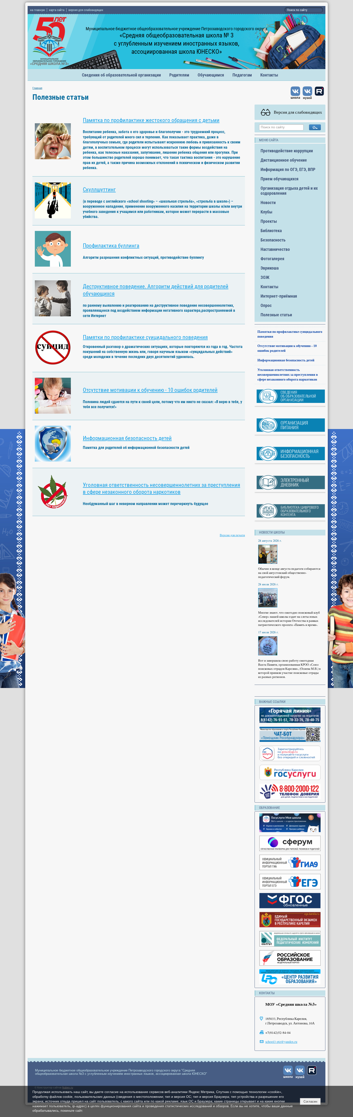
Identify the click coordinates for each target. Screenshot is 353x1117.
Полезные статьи (276, 314)
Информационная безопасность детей (127, 438)
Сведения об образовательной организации (121, 74)
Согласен (310, 1101)
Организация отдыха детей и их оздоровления (289, 191)
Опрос (266, 305)
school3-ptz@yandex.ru (281, 1042)
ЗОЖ (265, 277)
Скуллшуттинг (99, 189)
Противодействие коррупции (287, 150)
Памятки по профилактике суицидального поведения (145, 337)
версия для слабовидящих (85, 10)
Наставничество (275, 249)
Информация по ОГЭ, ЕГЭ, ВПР (288, 169)
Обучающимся (211, 74)
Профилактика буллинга (111, 245)
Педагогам (242, 74)
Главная (37, 88)
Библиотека (271, 230)
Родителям (179, 74)
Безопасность (273, 239)
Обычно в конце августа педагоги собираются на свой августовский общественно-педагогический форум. (289, 573)
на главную (37, 10)
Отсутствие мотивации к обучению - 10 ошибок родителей (150, 390)
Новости (268, 202)
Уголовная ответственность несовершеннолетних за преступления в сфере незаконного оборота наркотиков (287, 374)
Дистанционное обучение (284, 160)
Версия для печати (232, 535)
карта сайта (56, 10)
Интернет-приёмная (279, 296)
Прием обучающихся (279, 178)
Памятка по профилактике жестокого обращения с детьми (151, 120)
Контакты (269, 74)
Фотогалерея (272, 258)
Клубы (266, 211)
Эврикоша (270, 267)
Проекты (269, 221)
